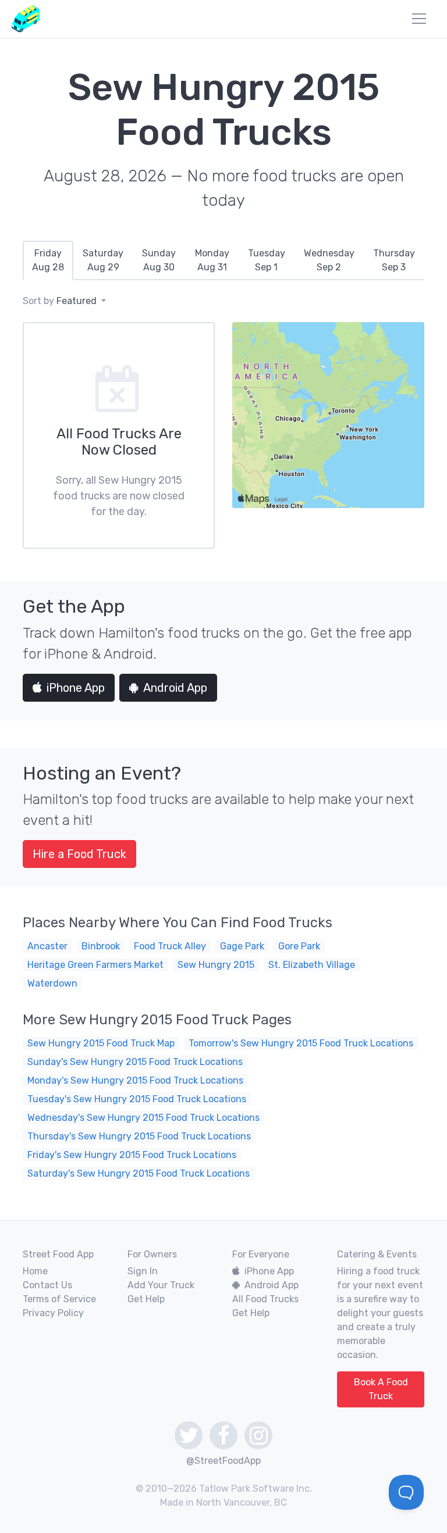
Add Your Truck (160, 1285)
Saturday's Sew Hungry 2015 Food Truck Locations (138, 1173)
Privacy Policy (53, 1312)
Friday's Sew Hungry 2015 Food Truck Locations (131, 1154)
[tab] (48, 260)
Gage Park (242, 946)
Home (35, 1271)
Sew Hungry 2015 (216, 964)
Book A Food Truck (381, 1389)
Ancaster (47, 946)
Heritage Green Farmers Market (95, 964)
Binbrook (100, 946)
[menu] (419, 18)
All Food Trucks (265, 1299)
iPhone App (76, 688)
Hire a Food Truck (79, 854)
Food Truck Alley (170, 946)
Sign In (142, 1271)
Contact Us (47, 1285)
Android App (175, 688)
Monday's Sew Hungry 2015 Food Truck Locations (135, 1080)
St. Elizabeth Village (311, 964)
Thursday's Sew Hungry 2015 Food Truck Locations (139, 1136)
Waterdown (52, 983)
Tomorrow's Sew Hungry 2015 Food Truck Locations (301, 1043)
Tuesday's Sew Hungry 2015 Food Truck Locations (136, 1099)
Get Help (146, 1299)
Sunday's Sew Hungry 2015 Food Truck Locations (135, 1061)
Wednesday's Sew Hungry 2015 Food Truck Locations (143, 1117)
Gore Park (299, 946)
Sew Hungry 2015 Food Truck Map (101, 1043)
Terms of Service (59, 1299)
